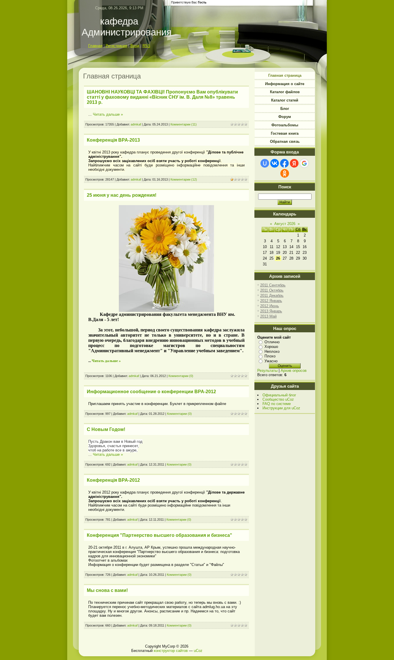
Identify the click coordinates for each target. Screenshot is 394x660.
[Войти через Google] (304, 163)
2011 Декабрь (272, 295)
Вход (134, 46)
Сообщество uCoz (278, 399)
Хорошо (271, 346)
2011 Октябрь (272, 290)
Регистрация (116, 46)
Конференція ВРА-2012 (113, 480)
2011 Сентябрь (273, 285)
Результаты (267, 370)
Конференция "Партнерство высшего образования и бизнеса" (159, 535)
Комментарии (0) (180, 376)
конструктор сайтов (171, 650)
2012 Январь (271, 301)
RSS (146, 46)
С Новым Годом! (106, 429)
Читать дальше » (108, 114)
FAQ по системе (276, 404)
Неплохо (271, 351)
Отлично (271, 342)
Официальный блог (279, 395)
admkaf (136, 124)
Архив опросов (294, 370)
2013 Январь (271, 311)
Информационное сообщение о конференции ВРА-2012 (151, 391)
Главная (95, 46)
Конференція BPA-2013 (113, 140)
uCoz (198, 650)
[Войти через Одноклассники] (284, 173)
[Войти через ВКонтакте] (274, 163)
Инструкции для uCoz (281, 408)
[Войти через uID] (264, 163)
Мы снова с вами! (107, 590)
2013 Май (268, 316)
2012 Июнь (269, 306)
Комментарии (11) (183, 124)
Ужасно (270, 361)
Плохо (269, 356)
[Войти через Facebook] (284, 163)
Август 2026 (284, 224)
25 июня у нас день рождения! (121, 195)
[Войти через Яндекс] (294, 163)
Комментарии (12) (183, 179)
